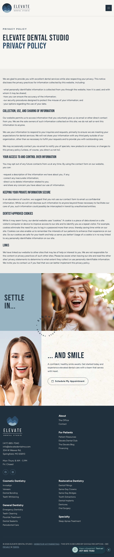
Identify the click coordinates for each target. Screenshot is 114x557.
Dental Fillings (65, 485)
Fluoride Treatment (12, 517)
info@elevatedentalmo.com (17, 446)
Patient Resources (67, 437)
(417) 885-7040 (11, 443)
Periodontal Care (11, 525)
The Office (64, 420)
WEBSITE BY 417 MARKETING (46, 544)
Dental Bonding (10, 493)
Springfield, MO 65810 (14, 454)
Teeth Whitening (11, 496)
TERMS (16, 547)
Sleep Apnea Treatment (70, 521)
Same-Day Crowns (67, 489)
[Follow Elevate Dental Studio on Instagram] (13, 472)
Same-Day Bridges (67, 493)
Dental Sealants (10, 521)
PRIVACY (7, 547)
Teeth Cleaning (10, 513)
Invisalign (7, 485)
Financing (63, 448)
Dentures (63, 504)
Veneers (6, 489)
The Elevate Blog (66, 444)
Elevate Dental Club (68, 440)
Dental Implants (66, 500)
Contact (63, 424)
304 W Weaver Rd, (12, 450)
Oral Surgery (64, 508)
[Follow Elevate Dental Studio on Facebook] (5, 472)
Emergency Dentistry (13, 509)
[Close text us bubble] (109, 550)
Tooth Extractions (67, 496)
